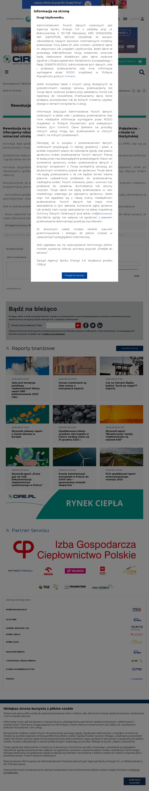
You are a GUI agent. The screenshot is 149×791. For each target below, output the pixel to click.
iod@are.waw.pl (102, 213)
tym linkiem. (68, 76)
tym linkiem (59, 127)
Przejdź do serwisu (74, 275)
